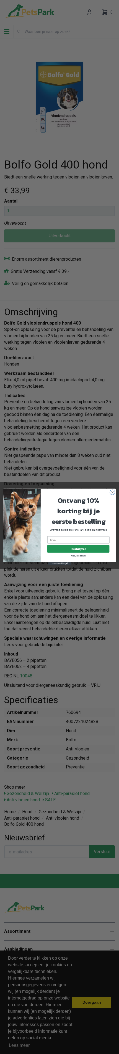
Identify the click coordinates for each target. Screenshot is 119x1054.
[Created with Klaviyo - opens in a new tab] (59, 564)
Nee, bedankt (78, 555)
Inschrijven (78, 549)
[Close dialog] (112, 492)
